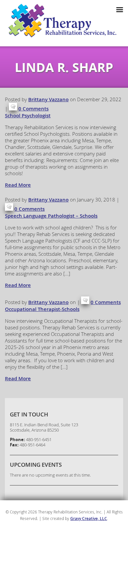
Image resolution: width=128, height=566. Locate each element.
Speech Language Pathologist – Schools (51, 215)
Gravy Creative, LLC (88, 518)
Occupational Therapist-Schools (42, 309)
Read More (18, 184)
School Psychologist (28, 115)
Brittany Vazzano (48, 99)
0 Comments (33, 108)
